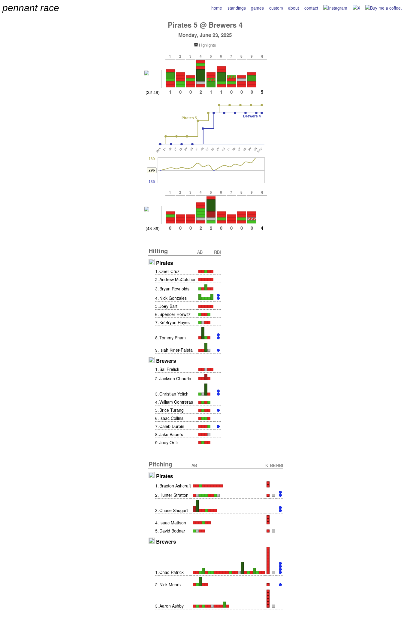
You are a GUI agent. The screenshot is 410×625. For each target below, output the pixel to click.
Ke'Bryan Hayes (174, 322)
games (257, 8)
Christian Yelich (173, 394)
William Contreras (176, 402)
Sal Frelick (169, 369)
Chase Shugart (173, 510)
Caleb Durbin (171, 426)
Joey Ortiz (169, 442)
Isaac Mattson (172, 523)
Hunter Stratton (173, 495)
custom (276, 8)
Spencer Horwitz (175, 314)
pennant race (30, 7)
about (293, 8)
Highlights (207, 45)
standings (237, 8)
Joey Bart (168, 306)
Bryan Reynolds (174, 289)
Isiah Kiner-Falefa (176, 350)
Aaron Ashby (171, 606)
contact (311, 8)
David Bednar (172, 531)
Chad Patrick (171, 572)
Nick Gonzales (173, 298)
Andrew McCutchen (178, 279)
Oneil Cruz (169, 271)
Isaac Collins (171, 418)
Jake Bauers (171, 434)
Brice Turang (171, 410)
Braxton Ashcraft (175, 486)
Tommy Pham (172, 338)
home (216, 8)
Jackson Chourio (175, 378)
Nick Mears (170, 584)
